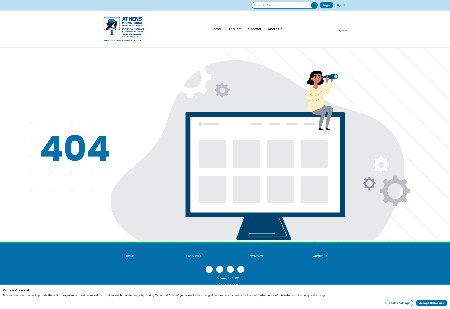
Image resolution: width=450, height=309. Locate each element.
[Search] (314, 5)
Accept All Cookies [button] (431, 303)
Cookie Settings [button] (399, 303)
